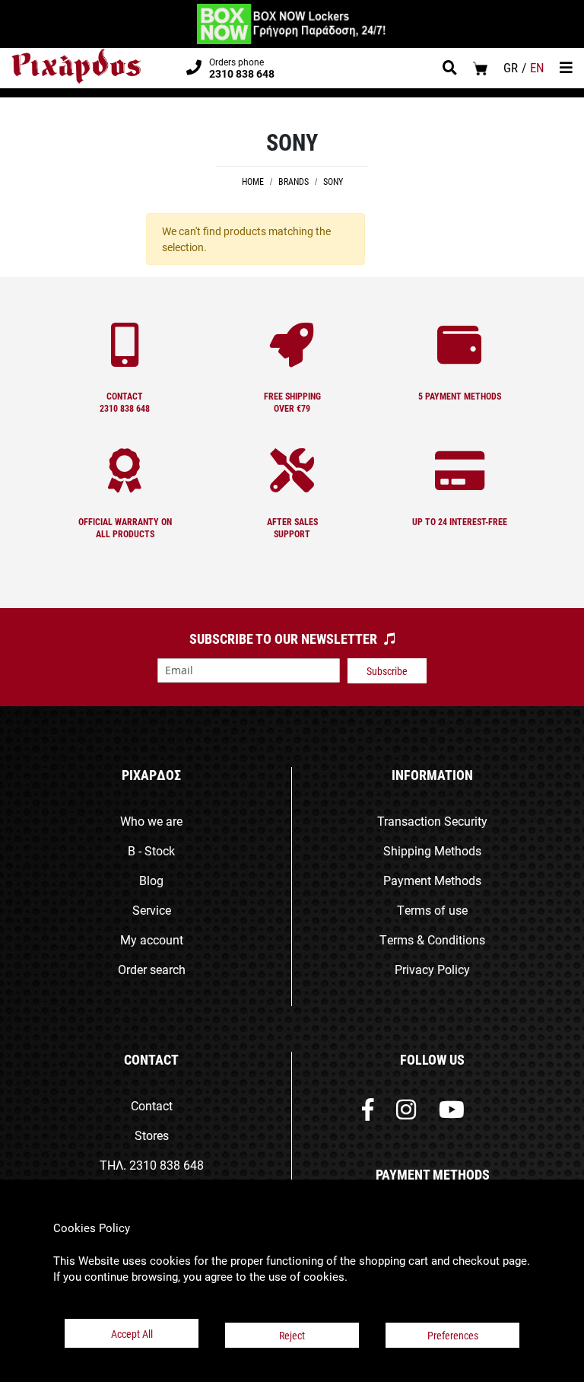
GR (510, 67)
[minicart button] (480, 68)
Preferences (452, 1335)
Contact (152, 1105)
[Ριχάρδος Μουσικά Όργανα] (76, 66)
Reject (292, 1335)
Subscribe (387, 671)
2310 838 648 (166, 1165)
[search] (450, 69)
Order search (152, 969)
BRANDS (294, 181)
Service (151, 910)
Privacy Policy (432, 969)
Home (254, 181)
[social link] (367, 1113)
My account (151, 939)
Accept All (132, 1333)
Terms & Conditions (432, 939)
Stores (152, 1135)
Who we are (151, 821)
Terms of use (432, 910)
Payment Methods (432, 880)
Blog (151, 880)
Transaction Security (432, 821)
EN (537, 67)
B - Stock (151, 850)
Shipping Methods (432, 850)
